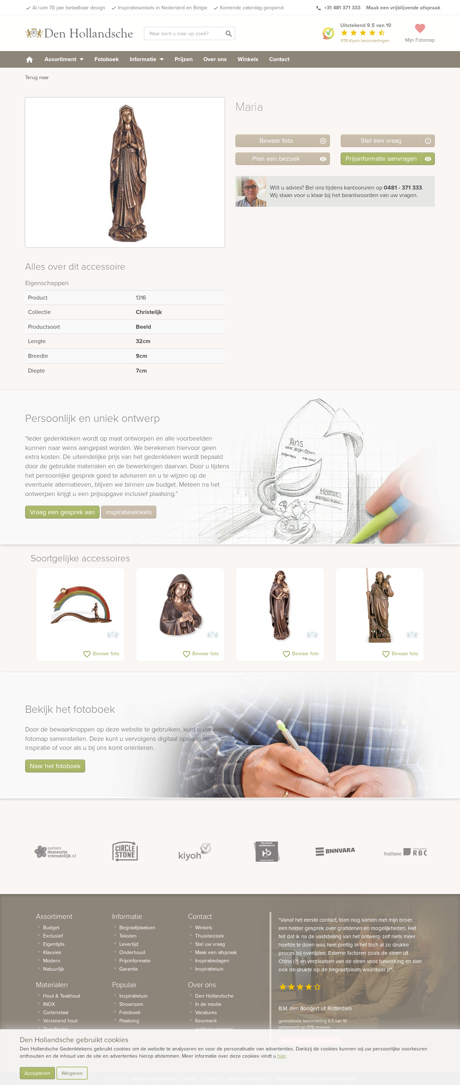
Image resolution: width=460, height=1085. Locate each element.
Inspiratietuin (133, 995)
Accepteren (37, 1073)
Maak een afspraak (216, 952)
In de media (208, 1004)
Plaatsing (129, 1020)
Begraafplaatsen (137, 927)
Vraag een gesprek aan (62, 511)
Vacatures (206, 1012)
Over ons (215, 59)
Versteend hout (60, 1020)
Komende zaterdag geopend (252, 7)
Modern (51, 960)
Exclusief (53, 935)
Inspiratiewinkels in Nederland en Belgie (162, 7)
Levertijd (128, 944)
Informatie (144, 59)
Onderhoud (132, 952)
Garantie (128, 968)
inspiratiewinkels (129, 511)
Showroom (131, 1004)
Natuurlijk (53, 968)
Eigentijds (54, 944)
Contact (279, 59)
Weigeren (72, 1073)
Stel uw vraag (210, 944)
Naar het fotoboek (55, 765)
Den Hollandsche (214, 995)
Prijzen (184, 59)
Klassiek (52, 952)
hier (281, 1055)
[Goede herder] (380, 605)
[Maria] (180, 605)
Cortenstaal (55, 1012)
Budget (51, 927)
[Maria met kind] (280, 605)
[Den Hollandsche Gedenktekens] (79, 33)
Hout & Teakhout (61, 995)
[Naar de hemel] (80, 605)
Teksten (128, 935)
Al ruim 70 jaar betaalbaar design (68, 7)
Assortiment (61, 59)
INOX (49, 1004)
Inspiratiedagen (212, 960)
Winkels (248, 59)
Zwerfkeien (55, 1028)
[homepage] (29, 59)
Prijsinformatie (135, 960)
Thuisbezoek (209, 935)
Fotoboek (107, 59)
